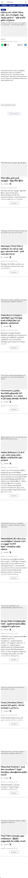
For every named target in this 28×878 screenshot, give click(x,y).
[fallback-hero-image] (14, 169)
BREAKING (4, 5)
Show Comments (14, 113)
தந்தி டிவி (3, 39)
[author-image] (2, 184)
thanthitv (6, 184)
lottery (3, 105)
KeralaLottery (8, 105)
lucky (14, 105)
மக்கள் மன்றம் (20, 5)
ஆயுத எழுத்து (12, 5)
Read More (14, 203)
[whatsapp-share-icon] (2, 45)
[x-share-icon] (5, 45)
